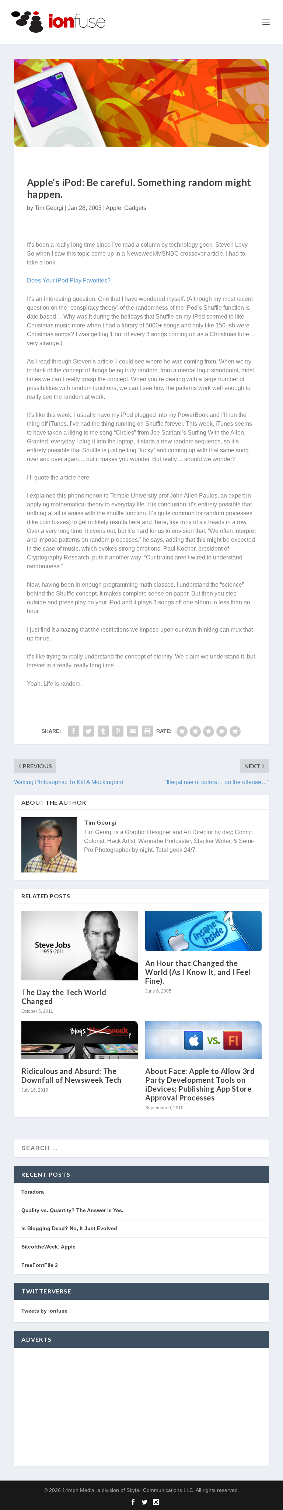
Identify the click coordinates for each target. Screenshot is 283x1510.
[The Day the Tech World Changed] (79, 945)
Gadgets (135, 208)
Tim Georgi (49, 208)
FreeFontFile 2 (39, 1265)
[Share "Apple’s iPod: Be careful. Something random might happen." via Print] (147, 731)
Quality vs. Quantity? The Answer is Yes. (72, 1210)
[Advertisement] (141, 1406)
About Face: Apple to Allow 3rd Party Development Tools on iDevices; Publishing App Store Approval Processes (200, 1084)
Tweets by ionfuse (44, 1311)
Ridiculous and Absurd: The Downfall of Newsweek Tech (71, 1075)
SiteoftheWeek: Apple (48, 1247)
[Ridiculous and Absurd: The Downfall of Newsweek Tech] (79, 1040)
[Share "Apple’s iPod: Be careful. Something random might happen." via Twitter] (88, 731)
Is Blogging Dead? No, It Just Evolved (69, 1228)
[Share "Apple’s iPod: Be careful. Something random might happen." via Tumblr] (103, 731)
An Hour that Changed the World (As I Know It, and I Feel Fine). (198, 972)
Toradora (32, 1192)
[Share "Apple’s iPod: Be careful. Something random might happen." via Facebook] (73, 731)
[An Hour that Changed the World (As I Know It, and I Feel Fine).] (203, 931)
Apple (113, 208)
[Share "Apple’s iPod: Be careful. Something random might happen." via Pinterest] (118, 731)
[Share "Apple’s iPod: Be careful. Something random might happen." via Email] (132, 731)
